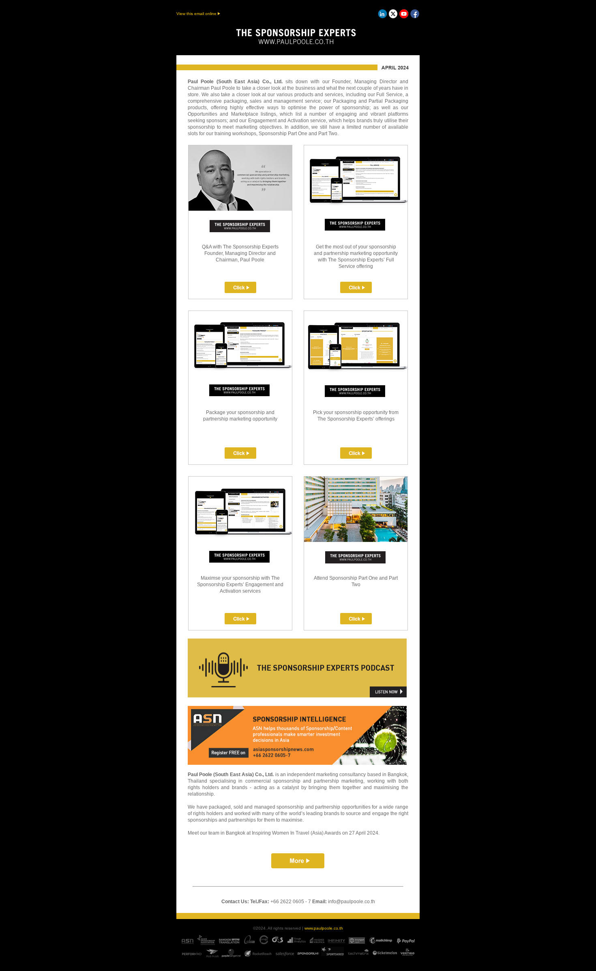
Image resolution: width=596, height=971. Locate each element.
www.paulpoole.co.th (323, 928)
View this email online (197, 13)
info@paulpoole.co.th (351, 901)
